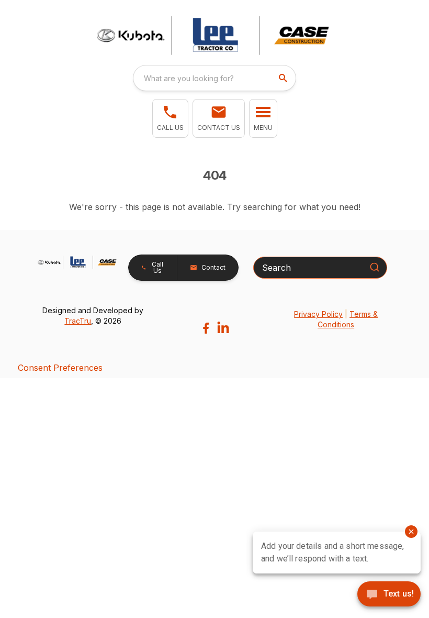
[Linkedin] (223, 328)
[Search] (374, 267)
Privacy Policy (318, 314)
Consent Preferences (60, 367)
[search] (284, 78)
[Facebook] (205, 328)
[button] (170, 118)
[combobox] (214, 78)
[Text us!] (389, 595)
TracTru (77, 320)
